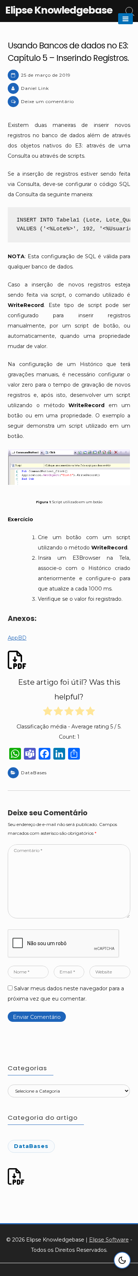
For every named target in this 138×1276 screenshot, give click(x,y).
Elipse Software (109, 1239)
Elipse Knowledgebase (58, 10)
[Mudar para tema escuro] (122, 1260)
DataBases (34, 772)
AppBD (17, 638)
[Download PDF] (18, 660)
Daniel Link (35, 88)
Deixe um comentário (47, 101)
